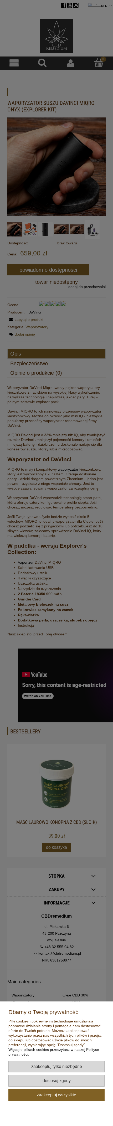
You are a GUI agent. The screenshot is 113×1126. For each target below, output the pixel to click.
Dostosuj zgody (57, 1080)
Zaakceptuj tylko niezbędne (56, 1066)
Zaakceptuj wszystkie (56, 1094)
